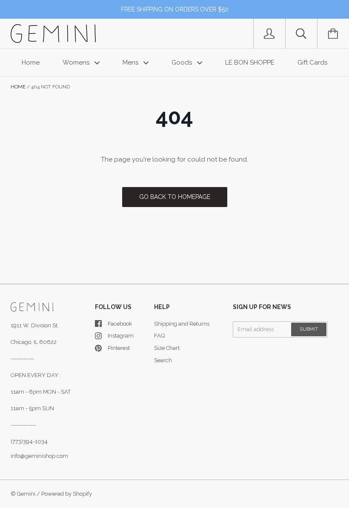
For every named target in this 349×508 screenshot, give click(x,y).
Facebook (120, 324)
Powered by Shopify (66, 494)
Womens (77, 62)
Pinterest (119, 348)
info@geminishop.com (39, 456)
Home (31, 62)
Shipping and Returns (181, 324)
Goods (183, 62)
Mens (131, 62)
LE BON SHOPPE (250, 62)
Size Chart (167, 348)
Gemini (26, 494)
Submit (309, 329)
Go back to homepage (174, 196)
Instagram (121, 335)
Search (163, 360)
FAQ (159, 335)
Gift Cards (312, 62)
